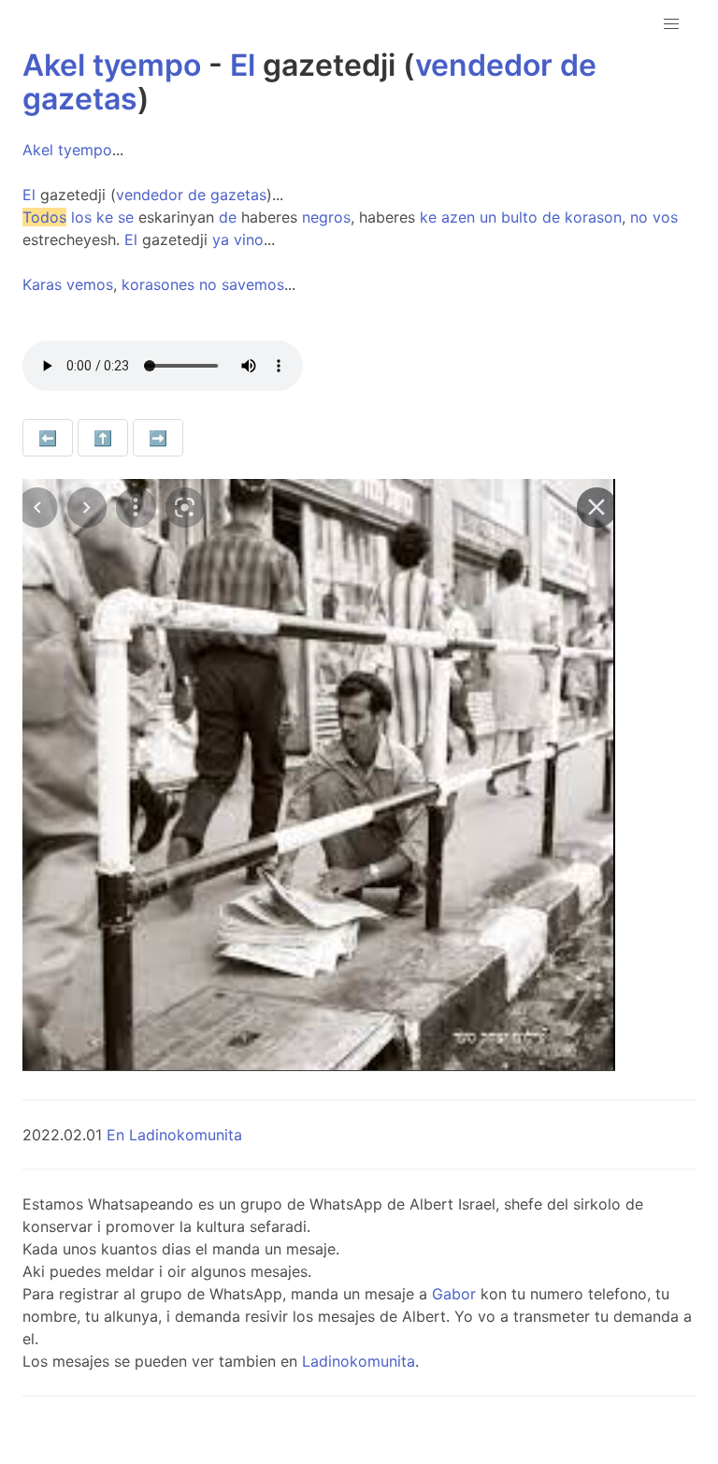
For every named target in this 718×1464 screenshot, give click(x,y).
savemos (253, 284)
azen (458, 217)
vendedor (484, 65)
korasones (158, 284)
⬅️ (47, 437)
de (578, 65)
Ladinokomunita (358, 1361)
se (126, 217)
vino (249, 239)
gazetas (79, 98)
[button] (671, 24)
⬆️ (102, 437)
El (242, 65)
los (81, 217)
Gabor (454, 1293)
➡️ (158, 437)
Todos (44, 217)
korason (593, 217)
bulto (519, 217)
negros (326, 217)
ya (220, 239)
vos (665, 217)
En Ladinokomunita (174, 1134)
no (639, 217)
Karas (42, 284)
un (488, 217)
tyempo (147, 65)
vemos (89, 284)
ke (104, 217)
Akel (53, 65)
